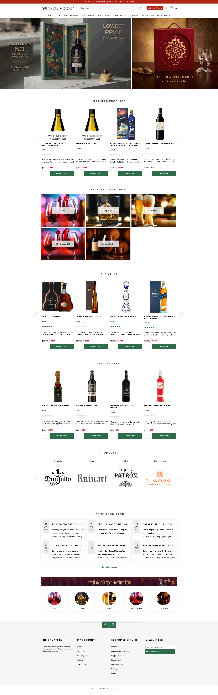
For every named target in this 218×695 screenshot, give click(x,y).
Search (139, 8)
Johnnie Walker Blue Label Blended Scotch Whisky (160, 317)
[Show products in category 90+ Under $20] (136, 598)
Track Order (81, 664)
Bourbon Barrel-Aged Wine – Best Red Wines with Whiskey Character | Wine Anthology (114, 545)
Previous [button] (37, 142)
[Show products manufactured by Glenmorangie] (58, 478)
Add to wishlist (58, 124)
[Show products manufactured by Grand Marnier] (92, 478)
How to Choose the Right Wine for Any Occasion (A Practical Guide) (68, 524)
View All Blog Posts (109, 567)
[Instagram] (112, 625)
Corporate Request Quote (120, 651)
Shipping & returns (118, 655)
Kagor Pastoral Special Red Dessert (122, 407)
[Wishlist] (166, 7)
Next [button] (181, 142)
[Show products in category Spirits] (82, 598)
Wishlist (80, 660)
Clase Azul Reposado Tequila (123, 316)
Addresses (81, 651)
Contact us (115, 647)
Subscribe (154, 651)
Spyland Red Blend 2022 (86, 406)
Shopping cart (82, 655)
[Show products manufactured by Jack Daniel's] (160, 478)
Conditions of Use (117, 664)
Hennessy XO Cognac (51, 316)
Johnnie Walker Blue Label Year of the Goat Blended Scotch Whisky (125, 144)
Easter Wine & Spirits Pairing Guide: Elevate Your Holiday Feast (159, 545)
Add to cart (61, 173)
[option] (58, 142)
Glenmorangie (58, 461)
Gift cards (114, 673)
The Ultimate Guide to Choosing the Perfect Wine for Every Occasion (114, 524)
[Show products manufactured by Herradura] (126, 478)
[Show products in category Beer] (109, 598)
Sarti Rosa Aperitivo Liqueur (157, 406)
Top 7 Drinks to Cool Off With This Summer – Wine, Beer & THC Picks (68, 545)
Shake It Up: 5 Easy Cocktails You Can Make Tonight (159, 524)
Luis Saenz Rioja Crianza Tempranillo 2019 (52, 144)
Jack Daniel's (160, 461)
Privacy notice (116, 660)
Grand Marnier (92, 461)
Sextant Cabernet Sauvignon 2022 (159, 143)
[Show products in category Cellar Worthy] (163, 598)
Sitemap (114, 669)
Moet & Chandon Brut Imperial (56, 406)
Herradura (126, 461)
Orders (79, 647)
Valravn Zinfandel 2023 (86, 143)
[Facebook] (105, 625)
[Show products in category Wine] (54, 598)
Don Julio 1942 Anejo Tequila (89, 316)
